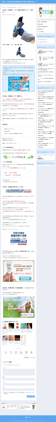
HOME (29, 417)
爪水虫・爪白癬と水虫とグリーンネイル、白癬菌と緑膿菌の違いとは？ (23, 343)
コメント (4, 368)
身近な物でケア (40, 29)
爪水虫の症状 (40, 24)
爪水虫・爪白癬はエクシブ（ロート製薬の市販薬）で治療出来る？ (46, 126)
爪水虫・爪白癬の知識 (42, 21)
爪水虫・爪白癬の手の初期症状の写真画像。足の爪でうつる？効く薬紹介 (29, 331)
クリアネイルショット (42, 39)
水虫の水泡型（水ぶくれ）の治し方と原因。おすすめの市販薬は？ (23, 331)
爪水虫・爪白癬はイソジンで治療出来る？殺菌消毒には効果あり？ (46, 138)
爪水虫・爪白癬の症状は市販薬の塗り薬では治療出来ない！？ (20, 1)
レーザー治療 (32, 357)
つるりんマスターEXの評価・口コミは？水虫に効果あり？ (17, 343)
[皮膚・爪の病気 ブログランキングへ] (41, 158)
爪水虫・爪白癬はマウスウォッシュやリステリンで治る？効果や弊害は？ (46, 103)
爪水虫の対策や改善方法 (42, 26)
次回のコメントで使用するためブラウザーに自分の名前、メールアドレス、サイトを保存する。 (19, 393)
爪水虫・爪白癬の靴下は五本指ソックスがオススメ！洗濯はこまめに (5, 343)
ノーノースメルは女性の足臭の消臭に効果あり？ (11, 330)
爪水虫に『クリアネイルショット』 (10, 229)
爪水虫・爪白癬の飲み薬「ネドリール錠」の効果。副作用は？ (46, 144)
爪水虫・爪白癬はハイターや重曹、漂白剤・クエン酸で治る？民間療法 (46, 132)
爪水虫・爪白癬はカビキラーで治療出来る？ (17, 330)
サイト (4, 387)
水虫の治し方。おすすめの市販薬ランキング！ (11, 342)
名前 (3, 377)
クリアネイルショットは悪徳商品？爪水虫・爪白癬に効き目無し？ (46, 109)
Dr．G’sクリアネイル (42, 42)
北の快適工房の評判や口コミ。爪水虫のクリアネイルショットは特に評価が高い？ (5, 331)
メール (4, 382)
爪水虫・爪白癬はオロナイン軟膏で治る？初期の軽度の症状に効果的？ (46, 121)
